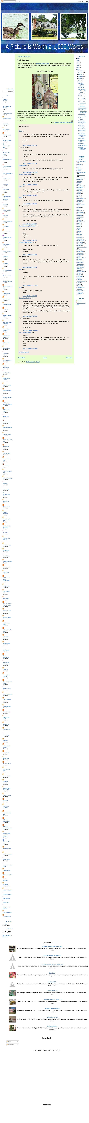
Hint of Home (6, 598)
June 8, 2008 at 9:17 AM (30, 267)
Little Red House (6, 453)
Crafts (78, 195)
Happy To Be (6, 501)
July (79, 80)
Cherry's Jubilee (6, 232)
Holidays (79, 220)
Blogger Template (6, 935)
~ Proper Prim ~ (6, 586)
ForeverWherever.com (7, 160)
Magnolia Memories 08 (7, 428)
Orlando (79, 245)
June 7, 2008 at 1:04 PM (30, 204)
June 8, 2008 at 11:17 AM (30, 285)
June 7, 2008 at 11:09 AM (30, 184)
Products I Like (80, 257)
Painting (79, 250)
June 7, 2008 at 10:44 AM (30, 172)
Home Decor (62, 122)
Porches (79, 256)
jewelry (79, 228)
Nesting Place (6, 124)
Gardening (79, 215)
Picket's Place (6, 416)
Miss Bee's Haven (7, 373)
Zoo (78, 295)
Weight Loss (80, 290)
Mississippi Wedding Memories (81, 85)
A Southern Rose (7, 567)
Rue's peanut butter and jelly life (7, 322)
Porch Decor (80, 254)
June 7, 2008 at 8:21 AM (30, 145)
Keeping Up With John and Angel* (7, 611)
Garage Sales (80, 214)
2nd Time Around (81, 161)
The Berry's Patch (7, 795)
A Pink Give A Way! (52, 1017)
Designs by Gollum (7, 251)
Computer (79, 190)
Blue (78, 184)
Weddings (79, 289)
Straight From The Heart (7, 238)
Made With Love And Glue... (6, 245)
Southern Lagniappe (7, 221)
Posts (9, 1042)
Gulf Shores (80, 217)
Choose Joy (5, 669)
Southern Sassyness (7, 854)
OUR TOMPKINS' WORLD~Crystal (7, 604)
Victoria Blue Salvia (52, 990)
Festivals (79, 207)
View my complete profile (80, 303)
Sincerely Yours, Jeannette (6, 378)
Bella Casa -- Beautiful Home (6, 820)
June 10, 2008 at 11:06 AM (30, 330)
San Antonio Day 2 (82, 99)
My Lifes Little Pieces (6, 495)
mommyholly (23, 165)
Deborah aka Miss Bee (25, 242)
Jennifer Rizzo (6, 550)
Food (78, 209)
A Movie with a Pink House (52, 1008)
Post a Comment (24, 352)
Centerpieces (80, 187)
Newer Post (21, 358)
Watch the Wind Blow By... (6, 538)
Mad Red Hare (6, 310)
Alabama (79, 164)
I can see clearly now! (81, 141)
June (79, 82)
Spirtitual (79, 274)
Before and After (81, 175)
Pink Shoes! (81, 87)
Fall (78, 203)
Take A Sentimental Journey (7, 682)
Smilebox (79, 270)
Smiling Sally (6, 342)
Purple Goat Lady (7, 545)
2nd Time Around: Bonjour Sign (52, 955)
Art (78, 167)
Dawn (20, 131)
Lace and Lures (6, 348)
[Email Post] (72, 121)
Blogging (57, 122)
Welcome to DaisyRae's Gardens (7, 827)
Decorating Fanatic (7, 848)
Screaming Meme (7, 706)
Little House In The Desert (7, 630)
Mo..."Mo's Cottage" (25, 332)
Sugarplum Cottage (25, 298)
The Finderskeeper (7, 422)
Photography (80, 251)
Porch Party (81, 143)
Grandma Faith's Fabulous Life (7, 789)
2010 (78, 65)
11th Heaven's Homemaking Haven (7, 403)
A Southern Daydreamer (5, 264)
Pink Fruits (52, 973)
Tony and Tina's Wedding (82, 136)
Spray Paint (80, 276)
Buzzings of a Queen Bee (7, 287)
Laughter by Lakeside (6, 354)
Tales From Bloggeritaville (6, 656)
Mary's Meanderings (7, 173)
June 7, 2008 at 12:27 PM (30, 195)
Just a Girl (5, 204)
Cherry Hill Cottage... (5, 257)
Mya (20, 287)
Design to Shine (6, 643)
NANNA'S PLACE (7, 360)
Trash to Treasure (81, 281)
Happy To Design (7, 385)
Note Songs (5, 184)
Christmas (79, 189)
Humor (79, 226)
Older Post (69, 358)
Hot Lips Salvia (52, 982)
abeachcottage (6, 489)
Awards (79, 170)
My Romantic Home (7, 270)
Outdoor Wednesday (81, 247)
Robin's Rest (6, 758)
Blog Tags (79, 181)
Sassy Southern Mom (6, 769)
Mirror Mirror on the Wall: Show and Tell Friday (82, 111)
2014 (78, 60)
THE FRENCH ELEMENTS (6, 336)
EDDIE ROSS (6, 902)
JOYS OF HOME (7, 434)
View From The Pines (6, 842)
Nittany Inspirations (7, 694)
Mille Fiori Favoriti (7, 118)
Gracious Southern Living (7, 316)
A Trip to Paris (81, 94)
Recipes (79, 259)
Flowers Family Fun (7, 874)
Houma (79, 225)
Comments (11, 1044)
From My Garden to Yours (7, 865)
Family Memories (81, 204)
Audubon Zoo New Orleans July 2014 (52, 946)
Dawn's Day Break (7, 776)
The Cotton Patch (7, 763)
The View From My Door (7, 471)
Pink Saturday (23, 60)
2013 (78, 62)
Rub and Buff (80, 264)
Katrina (79, 232)
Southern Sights (81, 271)
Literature (79, 234)
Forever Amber (6, 859)
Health (78, 218)
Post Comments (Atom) (33, 362)
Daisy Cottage (6, 735)
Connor (79, 192)
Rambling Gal (6, 724)
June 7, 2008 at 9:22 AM (30, 163)
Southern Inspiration (5, 512)
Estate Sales (80, 201)
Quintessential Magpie (6, 410)
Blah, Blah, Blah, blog (7, 459)
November (80, 72)
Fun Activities (80, 212)
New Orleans (80, 242)
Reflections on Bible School (81, 105)
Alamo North (6, 753)
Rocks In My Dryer (7, 397)
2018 (78, 58)
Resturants (79, 261)
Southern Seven (6, 293)
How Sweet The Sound (6, 153)
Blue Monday (80, 185)
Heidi (20, 197)
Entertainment (80, 198)
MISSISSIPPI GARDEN (6, 806)
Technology (79, 279)
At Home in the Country (6, 675)
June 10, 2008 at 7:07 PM (30, 349)
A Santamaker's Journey (6, 746)
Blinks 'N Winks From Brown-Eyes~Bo (6, 835)
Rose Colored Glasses (6, 447)
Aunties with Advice (7, 561)
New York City (80, 244)
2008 (78, 69)
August (80, 78)
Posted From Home (7, 894)
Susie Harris (5, 215)
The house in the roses (6, 519)
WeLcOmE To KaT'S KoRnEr (6, 663)
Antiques (79, 166)
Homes (78, 223)
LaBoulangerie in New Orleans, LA (52, 999)
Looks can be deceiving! (81, 126)
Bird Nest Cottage (7, 688)
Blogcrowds (5, 937)
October (80, 74)
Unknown (80, 300)
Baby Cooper (81, 138)
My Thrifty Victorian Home (6, 885)
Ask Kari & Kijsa (7, 916)
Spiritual (79, 273)
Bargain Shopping (81, 172)
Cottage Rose (6, 572)
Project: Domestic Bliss (7, 813)
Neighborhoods (80, 240)
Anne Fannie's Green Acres (6, 637)
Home (45, 358)
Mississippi (79, 239)
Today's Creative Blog (6, 146)
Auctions (79, 169)
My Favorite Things (81, 118)
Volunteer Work (80, 287)
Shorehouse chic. (6, 729)
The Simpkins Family (6, 623)
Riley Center (80, 262)
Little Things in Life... (6, 592)
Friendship (79, 210)
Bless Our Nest (6, 506)
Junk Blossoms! (6, 898)
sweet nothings (6, 465)
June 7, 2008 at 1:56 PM (30, 255)
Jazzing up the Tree (52, 1026)
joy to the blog (6, 129)
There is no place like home (6, 329)
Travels (79, 284)
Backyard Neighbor (7, 281)
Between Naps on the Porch (7, 107)
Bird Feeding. (80, 178)
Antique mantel (81, 114)
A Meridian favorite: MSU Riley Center (82, 148)
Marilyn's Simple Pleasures (7, 907)
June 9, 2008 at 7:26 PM (30, 316)
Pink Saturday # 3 (82, 108)
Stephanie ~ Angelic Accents (27, 226)
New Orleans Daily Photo (7, 391)
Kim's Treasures (6, 712)
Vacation (79, 285)
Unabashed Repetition (5, 879)
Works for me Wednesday (80, 292)
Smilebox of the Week (81, 131)
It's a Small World (82, 145)
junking (79, 231)
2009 (78, 67)
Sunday (79, 278)
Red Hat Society (82, 128)
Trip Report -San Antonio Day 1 (82, 102)
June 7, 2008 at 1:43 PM (30, 240)
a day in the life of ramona (7, 700)
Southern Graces (6, 870)
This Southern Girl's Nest (7, 440)
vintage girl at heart (25, 174)
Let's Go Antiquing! (81, 96)
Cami (20, 186)
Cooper (79, 193)
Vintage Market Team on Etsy (6, 649)
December (80, 71)
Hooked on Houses (7, 140)
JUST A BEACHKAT (6, 366)
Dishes (78, 196)
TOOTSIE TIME (7, 135)
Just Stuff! (5, 800)
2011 (78, 64)
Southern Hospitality (5, 100)
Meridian (79, 236)
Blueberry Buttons (7, 617)
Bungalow (5, 483)
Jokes (78, 229)
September (80, 76)
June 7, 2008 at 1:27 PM (30, 224)
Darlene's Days (6, 556)
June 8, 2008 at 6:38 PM (30, 296)
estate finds (79, 200)
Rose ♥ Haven (6, 532)
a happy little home (7, 912)
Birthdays (79, 179)
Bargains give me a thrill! (82, 123)
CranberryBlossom (7, 304)
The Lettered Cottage (6, 190)
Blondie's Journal (7, 210)
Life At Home (6, 226)
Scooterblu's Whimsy (5, 782)
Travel (78, 282)
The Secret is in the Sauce (7, 167)
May (79, 152)
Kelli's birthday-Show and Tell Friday (82, 91)
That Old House (6, 299)
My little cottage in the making (7, 526)
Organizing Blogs (82, 116)
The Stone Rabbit (7, 275)
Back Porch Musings (7, 478)
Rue (20, 269)
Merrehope (79, 237)
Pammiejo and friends (6, 718)
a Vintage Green (6, 178)
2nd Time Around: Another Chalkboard (52, 964)
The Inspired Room (7, 113)
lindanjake (5, 740)
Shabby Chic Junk (7, 890)
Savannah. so (80, 265)
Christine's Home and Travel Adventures (7, 198)
